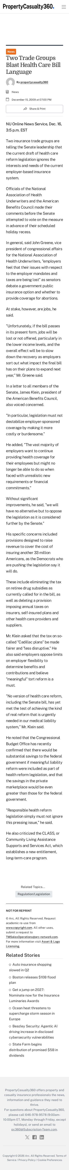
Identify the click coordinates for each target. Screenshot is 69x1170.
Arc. (27, 1155)
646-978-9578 (36, 1115)
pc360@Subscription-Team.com (34, 1129)
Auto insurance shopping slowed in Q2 (30, 967)
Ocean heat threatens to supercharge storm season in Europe (32, 1013)
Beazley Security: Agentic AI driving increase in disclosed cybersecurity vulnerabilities (33, 1031)
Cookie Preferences (50, 1160)
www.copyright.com (19, 927)
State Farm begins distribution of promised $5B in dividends (33, 1049)
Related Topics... (33, 887)
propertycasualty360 (34, 82)
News (11, 51)
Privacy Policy (26, 1160)
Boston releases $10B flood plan (32, 980)
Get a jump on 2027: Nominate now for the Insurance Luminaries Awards (34, 995)
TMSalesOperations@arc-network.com (32, 937)
